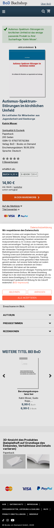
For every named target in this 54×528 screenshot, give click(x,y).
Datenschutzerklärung (41, 227)
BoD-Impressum (20, 282)
